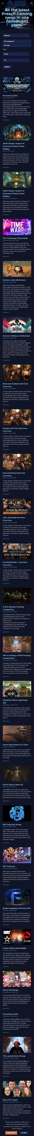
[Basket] (32, 3)
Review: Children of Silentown (16, 336)
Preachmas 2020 (10, 1014)
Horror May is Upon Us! (13, 785)
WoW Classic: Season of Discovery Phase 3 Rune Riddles (13, 146)
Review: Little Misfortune (14, 280)
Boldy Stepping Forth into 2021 (17, 908)
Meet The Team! (10, 1100)
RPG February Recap (12, 825)
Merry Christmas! (10, 990)
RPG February (9, 866)
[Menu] (2, 3)
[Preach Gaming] (17, 3)
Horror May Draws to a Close (15, 745)
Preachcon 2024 (10, 96)
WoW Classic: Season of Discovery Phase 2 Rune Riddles (14, 193)
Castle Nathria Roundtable (14, 948)
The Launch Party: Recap (14, 1056)
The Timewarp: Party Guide (15, 238)
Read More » (6, 120)
